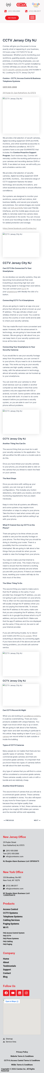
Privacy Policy (22, 1052)
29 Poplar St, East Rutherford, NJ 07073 (19, 93)
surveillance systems (32, 716)
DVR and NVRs (17, 208)
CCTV (23, 289)
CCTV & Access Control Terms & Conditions (22, 1060)
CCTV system (26, 636)
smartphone (12, 292)
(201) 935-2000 (10, 87)
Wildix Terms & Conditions (22, 1065)
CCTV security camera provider (16, 70)
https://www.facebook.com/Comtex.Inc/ (19, 228)
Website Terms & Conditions (22, 1056)
